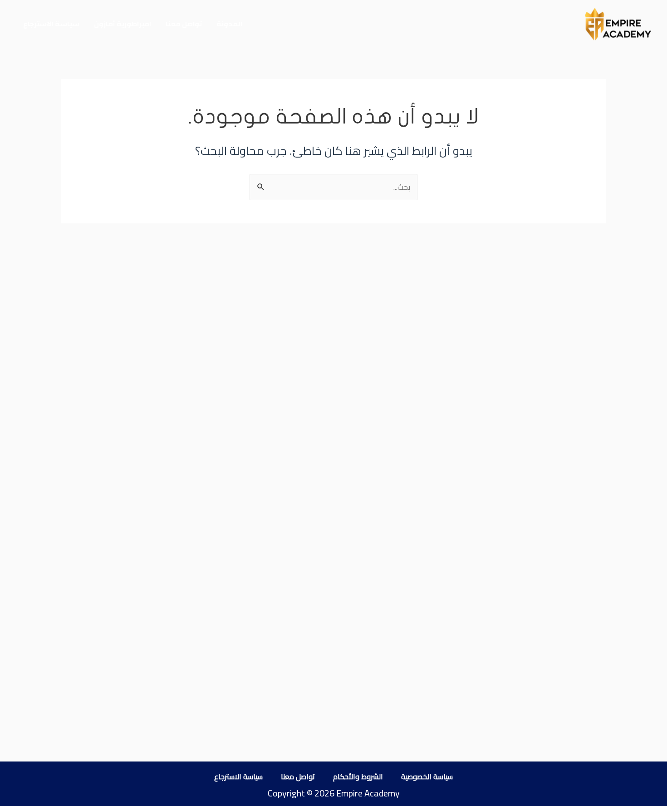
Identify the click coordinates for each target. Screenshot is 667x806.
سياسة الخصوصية (427, 776)
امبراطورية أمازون (122, 24)
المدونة (229, 24)
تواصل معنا (184, 24)
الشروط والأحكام (358, 776)
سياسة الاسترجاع (51, 24)
